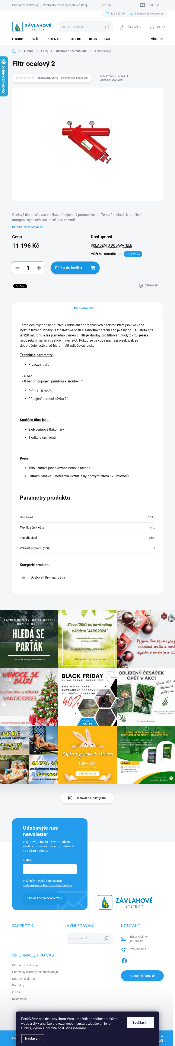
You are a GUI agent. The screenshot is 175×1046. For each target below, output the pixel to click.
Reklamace (19, 999)
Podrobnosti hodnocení (74, 77)
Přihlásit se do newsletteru (44, 898)
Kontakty (18, 985)
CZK (150, 5)
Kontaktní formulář (142, 975)
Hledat (106, 27)
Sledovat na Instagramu (91, 798)
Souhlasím (140, 1022)
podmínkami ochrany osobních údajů (47, 885)
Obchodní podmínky (25, 5)
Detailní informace (25, 226)
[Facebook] (124, 960)
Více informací (77, 1028)
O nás (16, 992)
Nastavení (32, 1038)
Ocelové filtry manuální (48, 577)
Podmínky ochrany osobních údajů (66, 5)
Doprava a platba (23, 978)
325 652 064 (138, 949)
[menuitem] (19, 39)
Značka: (111, 79)
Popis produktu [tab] (84, 308)
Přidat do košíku (68, 268)
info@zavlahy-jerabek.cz (139, 939)
